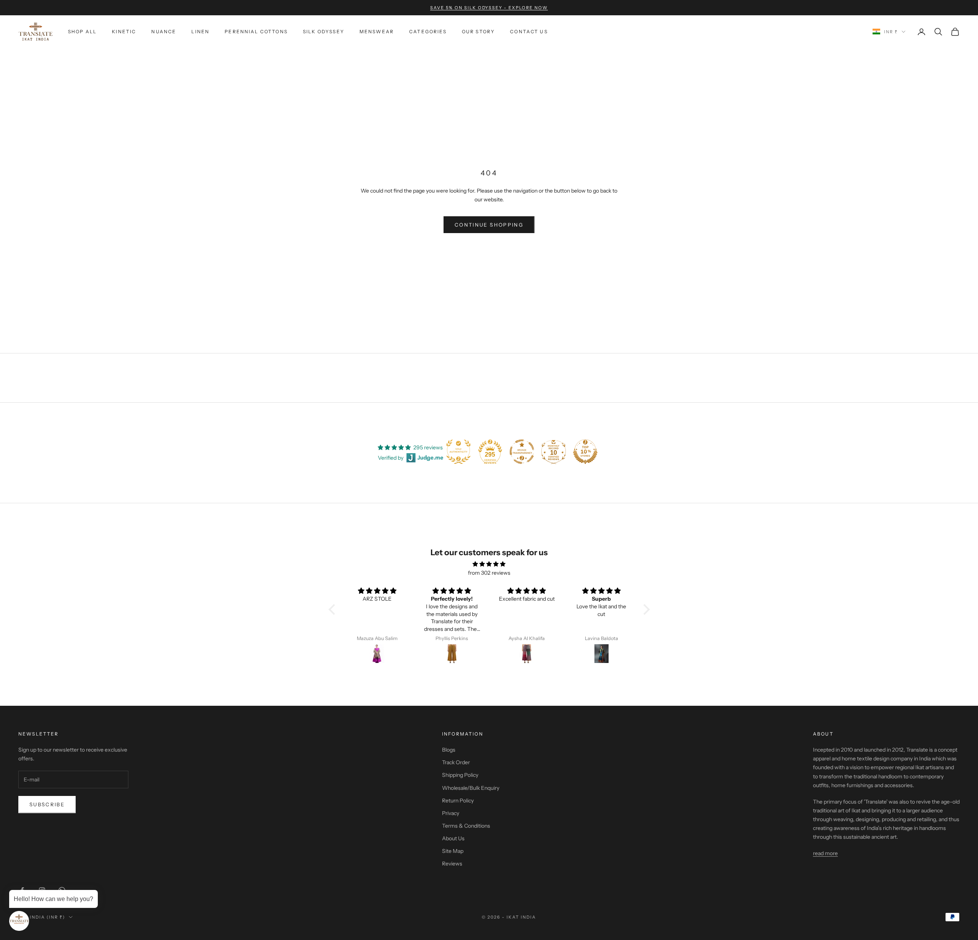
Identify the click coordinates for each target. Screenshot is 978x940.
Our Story (478, 31)
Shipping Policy (460, 774)
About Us (453, 838)
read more (825, 853)
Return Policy (458, 800)
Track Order (456, 762)
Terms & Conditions (466, 825)
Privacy (450, 813)
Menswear (376, 31)
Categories (428, 31)
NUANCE (163, 31)
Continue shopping (489, 225)
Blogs (448, 749)
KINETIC (124, 31)
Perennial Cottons (256, 31)
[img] (489, 564)
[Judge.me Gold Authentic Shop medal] (458, 451)
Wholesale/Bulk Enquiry (470, 787)
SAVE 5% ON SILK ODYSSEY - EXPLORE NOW (489, 7)
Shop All (82, 31)
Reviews (452, 863)
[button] (333, 609)
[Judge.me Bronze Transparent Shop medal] (522, 451)
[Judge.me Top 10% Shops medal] (585, 451)
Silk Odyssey (323, 31)
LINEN (200, 31)
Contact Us (529, 31)
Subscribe (47, 804)
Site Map (452, 851)
